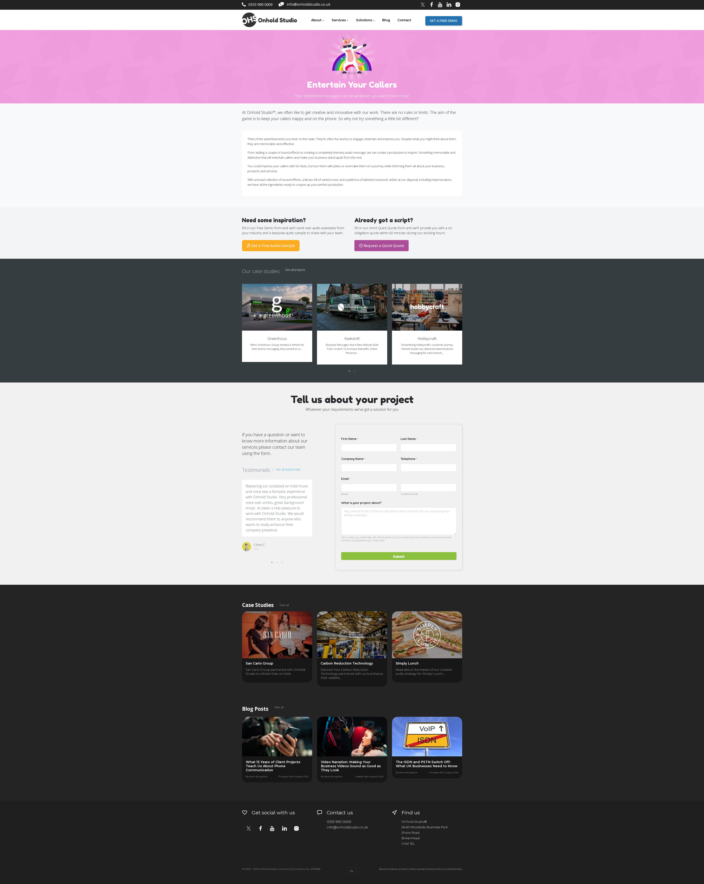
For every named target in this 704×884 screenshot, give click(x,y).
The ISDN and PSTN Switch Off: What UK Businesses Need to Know (427, 764)
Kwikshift (352, 338)
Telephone (409, 459)
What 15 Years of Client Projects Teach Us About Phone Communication (273, 766)
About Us (384, 868)
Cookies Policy (453, 868)
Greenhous (277, 338)
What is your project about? (361, 503)
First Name (349, 439)
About (316, 20)
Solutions (364, 20)
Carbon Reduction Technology (347, 663)
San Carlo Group (259, 663)
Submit (399, 556)
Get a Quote (417, 868)
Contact (404, 20)
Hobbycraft (427, 338)
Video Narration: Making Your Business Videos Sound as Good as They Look (351, 766)
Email (344, 494)
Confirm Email (409, 494)
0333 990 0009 (260, 4)
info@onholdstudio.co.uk (308, 4)
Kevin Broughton (258, 776)
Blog (386, 20)
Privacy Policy (434, 868)
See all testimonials (288, 469)
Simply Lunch (407, 663)
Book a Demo (399, 868)
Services (339, 20)
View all (284, 605)
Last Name (409, 439)
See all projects (295, 269)
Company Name (353, 459)
